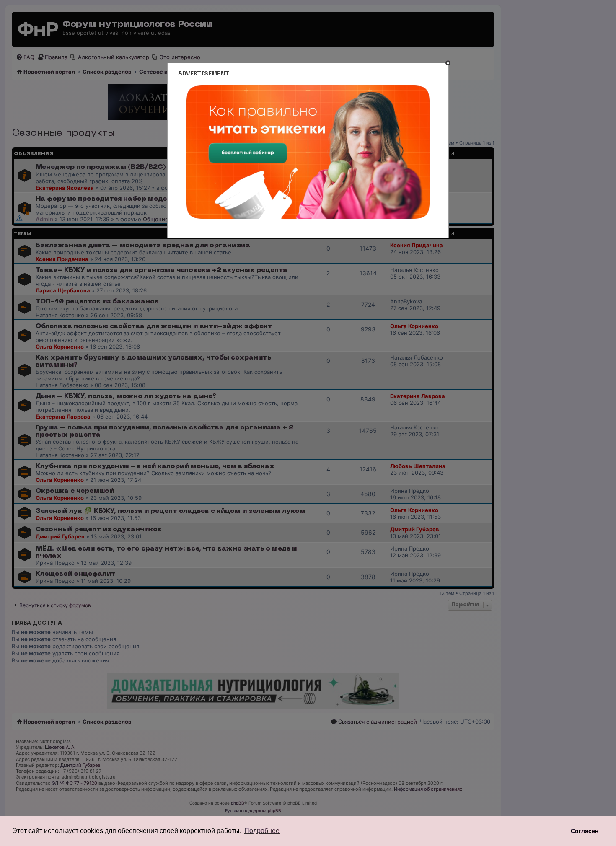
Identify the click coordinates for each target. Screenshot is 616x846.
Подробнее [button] (262, 830)
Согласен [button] (584, 831)
